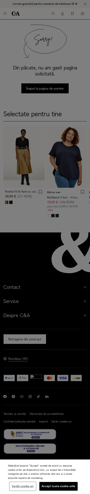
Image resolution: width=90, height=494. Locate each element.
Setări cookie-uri (22, 486)
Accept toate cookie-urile (58, 486)
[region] (45, 476)
